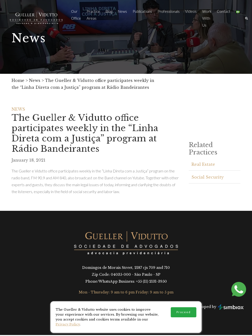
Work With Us (206, 18)
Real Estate (203, 164)
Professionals (169, 11)
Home (18, 80)
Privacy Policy (68, 324)
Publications (142, 11)
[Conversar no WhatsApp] (241, 289)
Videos (191, 11)
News (122, 11)
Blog (109, 11)
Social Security (207, 177)
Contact (223, 11)
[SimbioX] (231, 307)
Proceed (183, 312)
